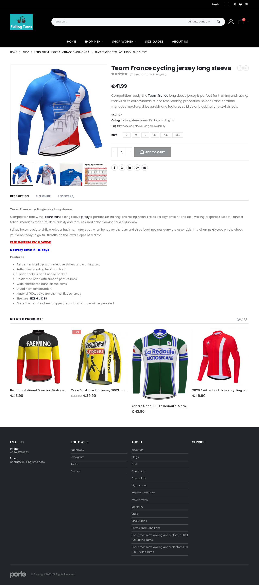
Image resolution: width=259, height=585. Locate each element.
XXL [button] (166, 135)
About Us (180, 41)
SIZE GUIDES (38, 298)
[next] (246, 68)
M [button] (136, 135)
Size (114, 135)
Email (144, 167)
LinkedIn (129, 167)
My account (139, 485)
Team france (158, 95)
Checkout (138, 471)
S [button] (126, 135)
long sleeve (135, 126)
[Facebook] (229, 4)
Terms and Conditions (146, 528)
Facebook (114, 167)
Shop (135, 514)
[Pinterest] (240, 4)
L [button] (145, 135)
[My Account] (231, 21)
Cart (134, 464)
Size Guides (154, 41)
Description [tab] (19, 196)
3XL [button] (178, 135)
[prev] (240, 68)
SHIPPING (137, 507)
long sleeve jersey (154, 126)
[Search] (218, 22)
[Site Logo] (21, 22)
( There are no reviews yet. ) (148, 74)
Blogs (135, 457)
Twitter (122, 167)
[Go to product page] (38, 356)
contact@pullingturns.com (27, 462)
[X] (234, 4)
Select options (60, 335)
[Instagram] (246, 4)
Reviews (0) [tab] (66, 196)
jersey (85, 217)
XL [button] (154, 135)
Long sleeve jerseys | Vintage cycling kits (150, 120)
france (123, 126)
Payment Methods (143, 492)
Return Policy (140, 500)
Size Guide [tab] (43, 196)
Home (71, 41)
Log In (216, 4)
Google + (137, 167)
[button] (11, 113)
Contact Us (139, 478)
